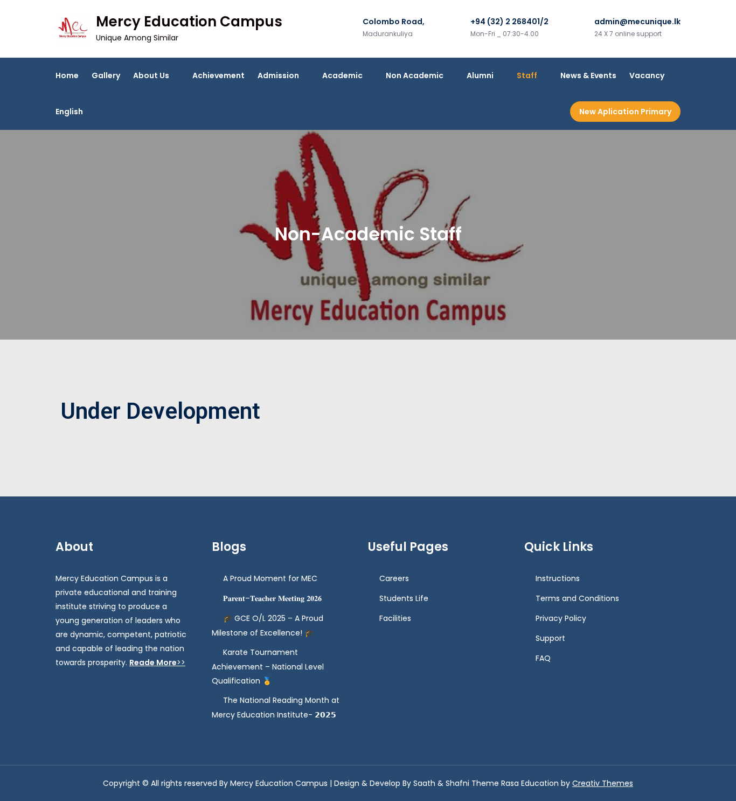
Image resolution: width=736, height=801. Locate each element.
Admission (278, 75)
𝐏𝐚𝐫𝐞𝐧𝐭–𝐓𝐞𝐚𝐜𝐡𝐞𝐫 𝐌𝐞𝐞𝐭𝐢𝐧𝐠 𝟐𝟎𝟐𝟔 (272, 598)
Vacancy (646, 75)
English (69, 111)
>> (157, 662)
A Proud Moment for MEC (270, 578)
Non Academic (414, 75)
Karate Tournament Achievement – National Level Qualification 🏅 (268, 666)
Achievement (218, 75)
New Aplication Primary (625, 111)
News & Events (588, 75)
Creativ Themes (602, 783)
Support (550, 638)
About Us (151, 75)
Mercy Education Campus (189, 21)
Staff (527, 75)
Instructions (558, 578)
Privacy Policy (561, 618)
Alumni (480, 75)
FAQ (543, 658)
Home (67, 75)
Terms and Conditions (577, 598)
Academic (342, 75)
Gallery (106, 75)
